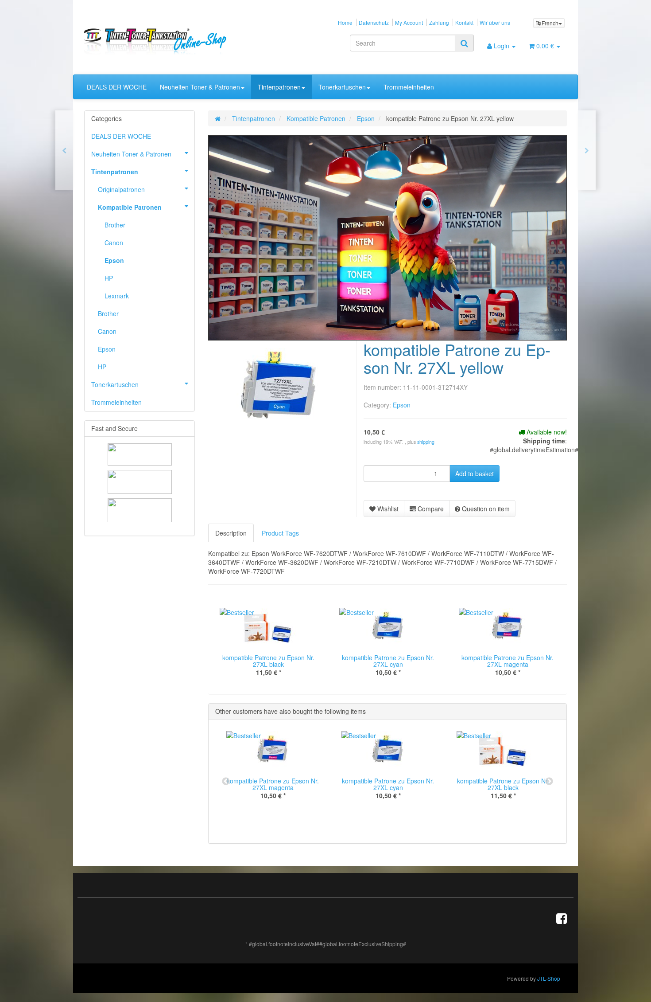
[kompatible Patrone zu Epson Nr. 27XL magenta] (64, 150)
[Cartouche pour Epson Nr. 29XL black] (587, 150)
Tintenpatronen (279, 86)
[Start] (218, 118)
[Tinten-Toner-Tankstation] (160, 41)
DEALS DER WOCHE (117, 86)
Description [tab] (231, 532)
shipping (425, 441)
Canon (114, 242)
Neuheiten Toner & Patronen (200, 86)
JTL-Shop (548, 978)
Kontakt (464, 22)
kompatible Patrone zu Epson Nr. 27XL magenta (507, 661)
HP (109, 278)
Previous (225, 781)
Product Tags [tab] (280, 532)
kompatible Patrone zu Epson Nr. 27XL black (268, 661)
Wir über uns (495, 22)
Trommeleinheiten (409, 86)
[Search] (464, 43)
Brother (115, 224)
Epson (402, 404)
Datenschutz (374, 22)
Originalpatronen (121, 189)
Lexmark (117, 295)
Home (345, 22)
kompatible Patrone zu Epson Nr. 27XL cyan (388, 661)
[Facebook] (561, 918)
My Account (409, 22)
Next (549, 781)
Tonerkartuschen (342, 86)
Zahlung (439, 22)
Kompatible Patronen (130, 207)
